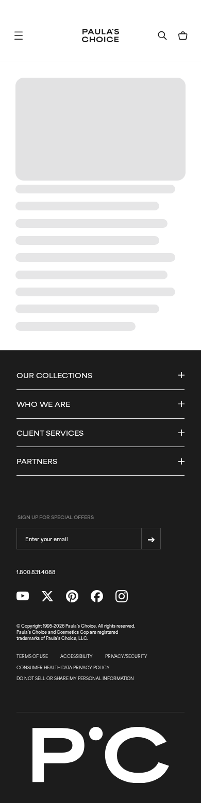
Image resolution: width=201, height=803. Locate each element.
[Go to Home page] (100, 35)
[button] (18, 35)
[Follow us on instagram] (121, 596)
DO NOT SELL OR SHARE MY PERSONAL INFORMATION (75, 678)
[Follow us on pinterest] (72, 596)
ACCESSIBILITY (76, 656)
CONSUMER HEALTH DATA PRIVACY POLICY (63, 667)
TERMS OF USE (32, 656)
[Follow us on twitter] (47, 596)
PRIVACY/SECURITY (126, 656)
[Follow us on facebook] (97, 596)
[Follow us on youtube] (22, 596)
